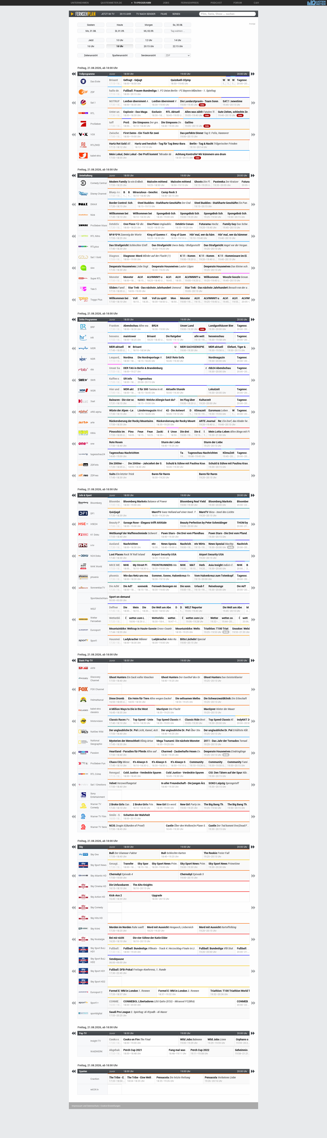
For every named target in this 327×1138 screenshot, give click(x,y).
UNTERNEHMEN (78, 3)
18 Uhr (119, 46)
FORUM (236, 3)
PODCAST (215, 3)
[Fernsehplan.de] (83, 14)
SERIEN (176, 13)
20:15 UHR (125, 13)
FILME (164, 13)
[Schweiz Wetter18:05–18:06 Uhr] (127, 619)
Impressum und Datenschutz (85, 1105)
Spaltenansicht (120, 55)
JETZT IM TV (107, 13)
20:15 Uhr (149, 46)
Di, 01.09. (120, 30)
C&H (255, 3)
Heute (120, 24)
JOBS (164, 3)
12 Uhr (148, 40)
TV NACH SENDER (145, 13)
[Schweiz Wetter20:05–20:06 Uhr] (240, 619)
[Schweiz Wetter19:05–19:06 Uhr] (183, 619)
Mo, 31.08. (91, 30)
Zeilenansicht (91, 55)
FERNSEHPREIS (188, 3)
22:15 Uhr (178, 46)
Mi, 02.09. (149, 30)
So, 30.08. (178, 24)
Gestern (91, 24)
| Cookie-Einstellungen (110, 1105)
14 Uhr (177, 40)
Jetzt (90, 40)
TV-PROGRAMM (141, 3)
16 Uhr (90, 46)
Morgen (149, 24)
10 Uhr (119, 40)
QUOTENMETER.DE (110, 3)
